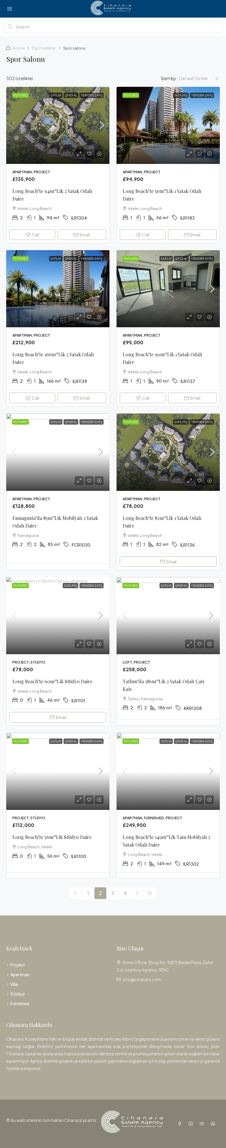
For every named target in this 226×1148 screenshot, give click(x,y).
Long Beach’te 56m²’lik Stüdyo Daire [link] (52, 837)
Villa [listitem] (14, 984)
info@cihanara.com (141, 979)
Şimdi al (71, 95)
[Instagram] (192, 1123)
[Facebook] (180, 1123)
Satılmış (180, 95)
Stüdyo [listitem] (17, 993)
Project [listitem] (17, 964)
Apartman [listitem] (20, 974)
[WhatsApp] (214, 1123)
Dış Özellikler (44, 48)
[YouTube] (203, 1123)
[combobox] (198, 78)
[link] (57, 125)
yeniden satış (91, 95)
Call (35, 234)
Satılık (55, 95)
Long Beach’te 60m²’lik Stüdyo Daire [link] (52, 681)
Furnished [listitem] (19, 1003)
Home (18, 48)
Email (85, 234)
